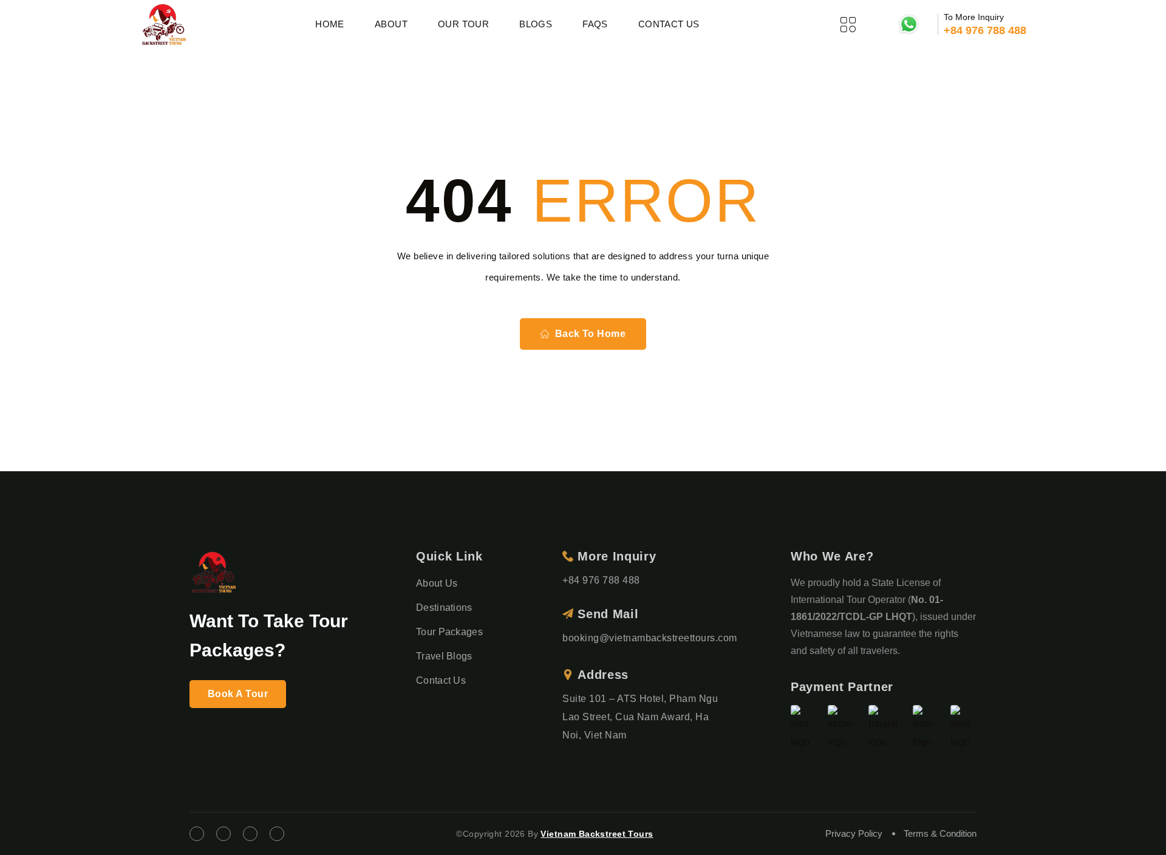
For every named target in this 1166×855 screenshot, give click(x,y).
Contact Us (669, 24)
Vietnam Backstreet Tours (596, 834)
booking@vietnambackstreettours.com (649, 638)
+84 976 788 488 (985, 30)
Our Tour (463, 24)
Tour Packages (449, 632)
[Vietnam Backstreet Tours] (164, 24)
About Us (437, 583)
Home (329, 24)
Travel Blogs (444, 656)
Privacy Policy (853, 833)
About (391, 24)
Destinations (444, 607)
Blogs (535, 24)
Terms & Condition (940, 833)
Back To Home (590, 334)
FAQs (595, 24)
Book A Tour (238, 694)
